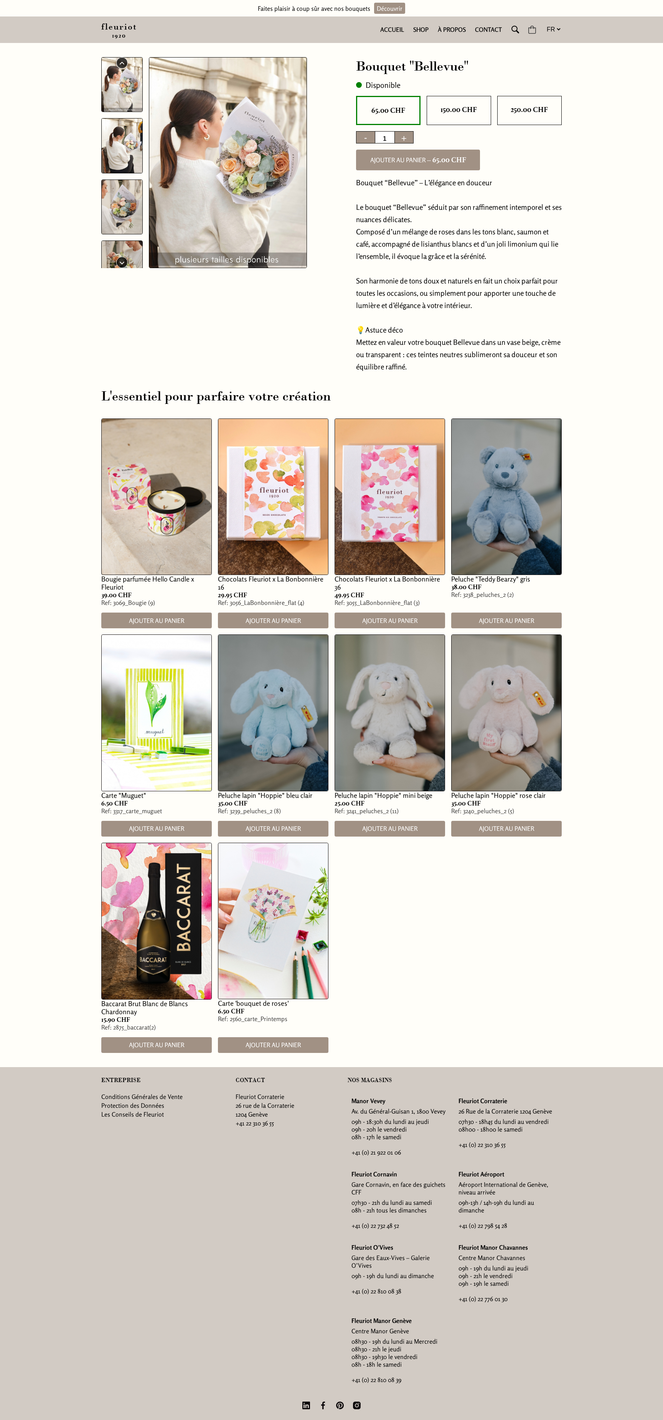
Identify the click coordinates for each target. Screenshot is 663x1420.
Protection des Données (132, 1105)
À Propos (452, 29)
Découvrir (389, 8)
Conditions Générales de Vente (142, 1096)
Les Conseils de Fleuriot (132, 1114)
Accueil (392, 29)
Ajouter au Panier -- (418, 160)
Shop (421, 29)
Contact (488, 29)
